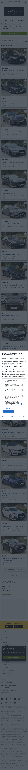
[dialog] (14, 385)
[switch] (22, 385)
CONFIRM (8, 411)
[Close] (24, 353)
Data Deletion (5, 416)
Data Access (14, 416)
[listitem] (14, 381)
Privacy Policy (22, 416)
